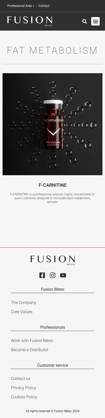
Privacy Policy (23, 387)
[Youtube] (63, 275)
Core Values (21, 311)
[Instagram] (52, 275)
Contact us (20, 378)
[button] (95, 21)
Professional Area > (20, 6)
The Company (23, 302)
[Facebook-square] (42, 275)
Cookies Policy (24, 397)
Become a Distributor (29, 349)
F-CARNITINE (53, 185)
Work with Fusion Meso (32, 340)
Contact (43, 6)
